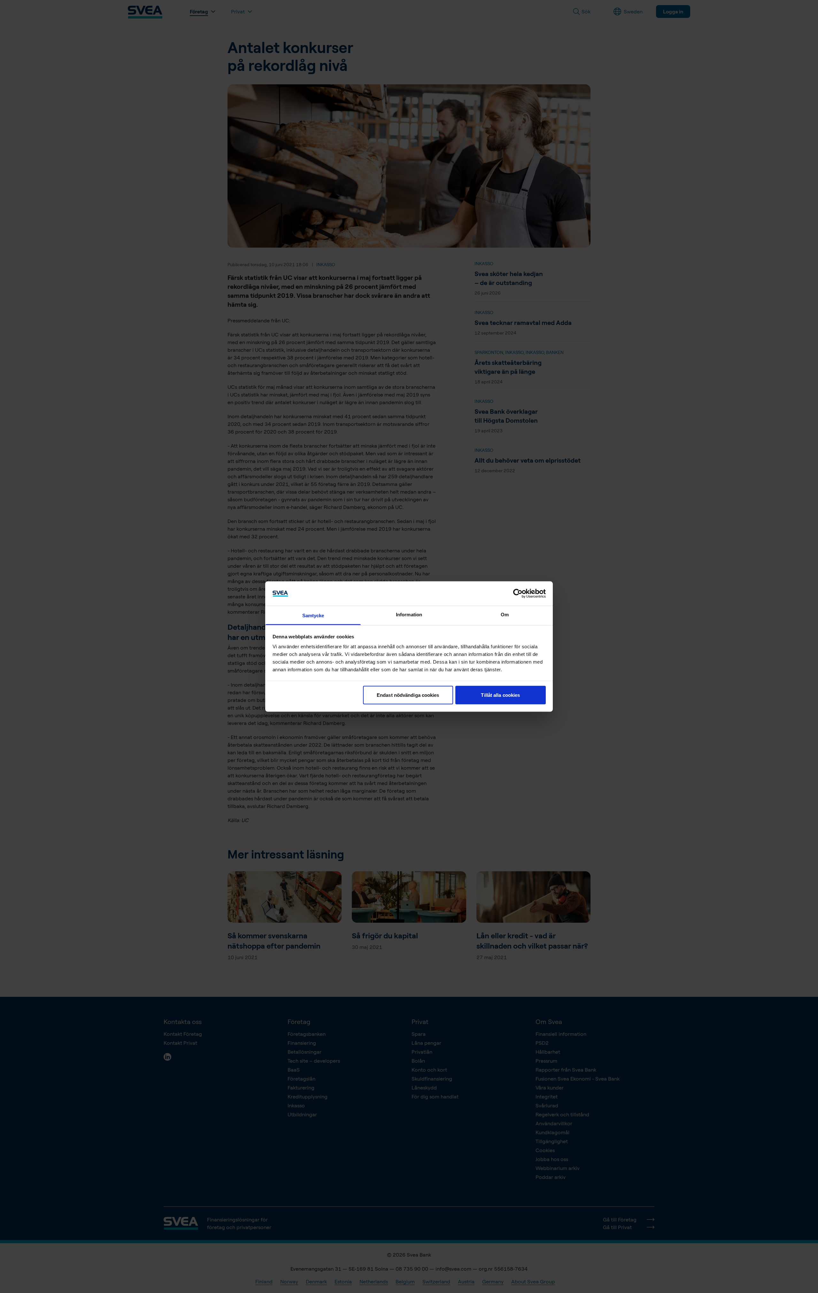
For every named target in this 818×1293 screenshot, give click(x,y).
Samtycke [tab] (313, 615)
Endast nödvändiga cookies (408, 694)
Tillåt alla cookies (500, 694)
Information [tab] (409, 614)
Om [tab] (505, 614)
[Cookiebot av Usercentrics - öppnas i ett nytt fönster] (518, 593)
